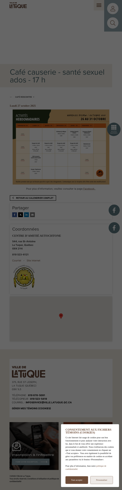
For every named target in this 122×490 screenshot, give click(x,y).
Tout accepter (76, 480)
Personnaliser (101, 480)
